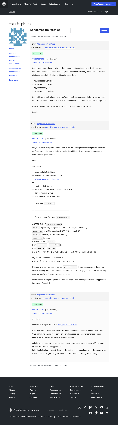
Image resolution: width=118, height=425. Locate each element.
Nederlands (35, 410)
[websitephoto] (18, 37)
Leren (52, 386)
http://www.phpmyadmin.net (47, 179)
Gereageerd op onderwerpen (15, 69)
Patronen (33, 397)
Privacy (12, 397)
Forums (12, 12)
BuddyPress (96, 397)
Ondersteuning (55, 390)
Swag (73, 397)
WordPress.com (98, 386)
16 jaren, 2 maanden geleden (42, 62)
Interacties (13, 76)
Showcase (34, 386)
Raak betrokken (76, 386)
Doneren (74, 394)
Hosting (12, 394)
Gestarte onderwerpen (14, 54)
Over (11, 386)
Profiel (11, 49)
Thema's (33, 390)
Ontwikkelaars (55, 394)
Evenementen (75, 390)
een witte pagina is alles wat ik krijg (60, 47)
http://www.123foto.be (67, 324)
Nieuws (12, 390)
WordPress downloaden (104, 4)
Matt (93, 390)
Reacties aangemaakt (14, 62)
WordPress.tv (56, 397)
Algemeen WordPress (46, 44)
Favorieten (13, 80)
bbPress (95, 394)
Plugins (32, 394)
